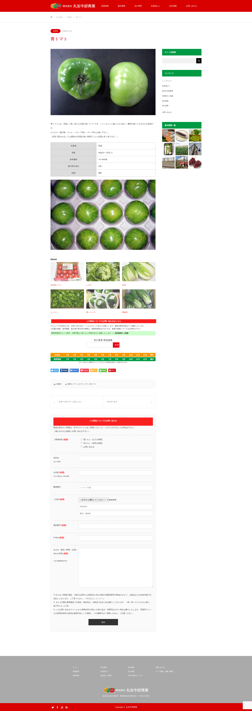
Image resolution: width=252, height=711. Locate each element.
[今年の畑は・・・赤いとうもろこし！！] (181, 135)
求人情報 (165, 106)
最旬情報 (121, 6)
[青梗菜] (139, 299)
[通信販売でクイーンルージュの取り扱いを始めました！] (195, 162)
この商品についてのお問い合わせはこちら (103, 321)
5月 (95, 355)
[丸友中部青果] (73, 6)
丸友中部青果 (131, 707)
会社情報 (173, 6)
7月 (109, 355)
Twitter (52, 707)
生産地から (155, 6)
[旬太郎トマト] (67, 271)
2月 (74, 355)
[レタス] (103, 271)
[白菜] (139, 271)
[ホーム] (51, 13)
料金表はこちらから (94, 598)
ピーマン (54, 312)
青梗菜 (125, 312)
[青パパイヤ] (103, 299)
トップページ (167, 81)
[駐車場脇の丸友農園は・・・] (195, 149)
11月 (138, 355)
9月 (123, 355)
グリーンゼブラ (77, 384)
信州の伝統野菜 (167, 91)
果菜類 (55, 31)
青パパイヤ (90, 312)
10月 (131, 355)
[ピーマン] (67, 299)
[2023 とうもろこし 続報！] (168, 162)
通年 (152, 355)
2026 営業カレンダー (135, 675)
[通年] (70, 384)
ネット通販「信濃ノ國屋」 (165, 671)
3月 (81, 355)
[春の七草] (168, 149)
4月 (88, 355)
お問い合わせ (191, 6)
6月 (102, 355)
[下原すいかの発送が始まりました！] (168, 135)
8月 (116, 355)
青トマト (93, 384)
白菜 (124, 285)
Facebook (57, 707)
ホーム (75, 667)
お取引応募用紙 (111, 427)
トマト (86, 384)
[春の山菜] (195, 135)
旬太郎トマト (56, 285)
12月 (145, 355)
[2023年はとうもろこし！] (181, 162)
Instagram (62, 707)
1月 (67, 355)
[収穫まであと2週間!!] (181, 149)
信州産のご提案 (167, 96)
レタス (89, 285)
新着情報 (105, 6)
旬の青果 (138, 6)
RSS (66, 707)
